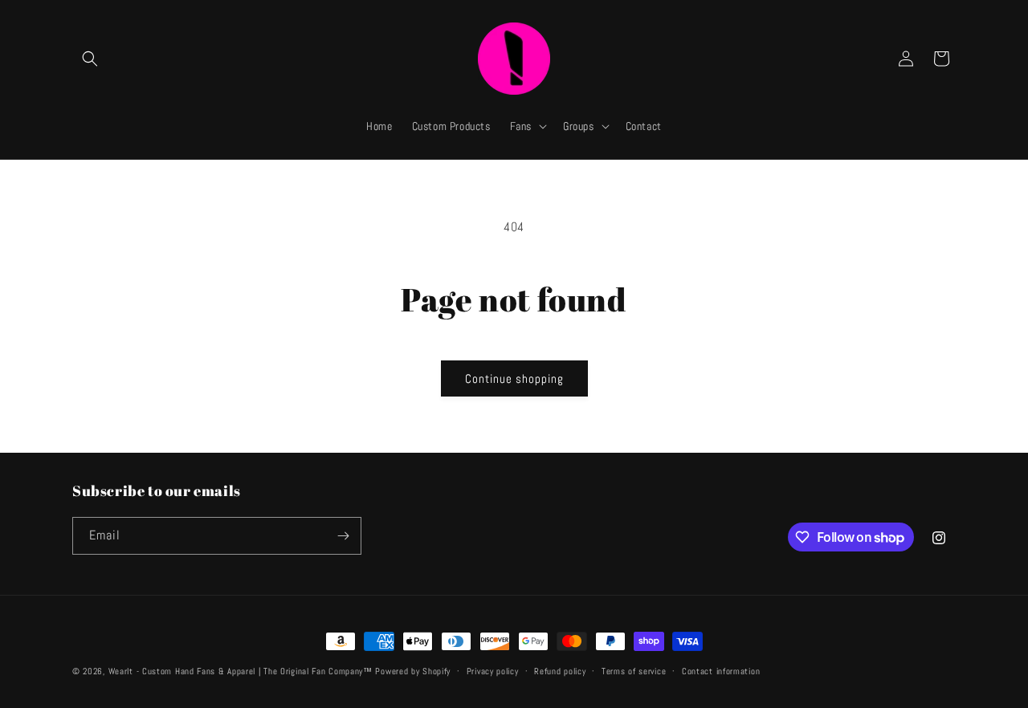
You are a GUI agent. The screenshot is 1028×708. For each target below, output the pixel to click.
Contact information (721, 671)
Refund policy (559, 671)
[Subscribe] (343, 536)
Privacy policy (493, 671)
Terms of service (634, 671)
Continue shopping (514, 378)
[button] (90, 58)
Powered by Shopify (413, 671)
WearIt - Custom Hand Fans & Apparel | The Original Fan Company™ (240, 671)
